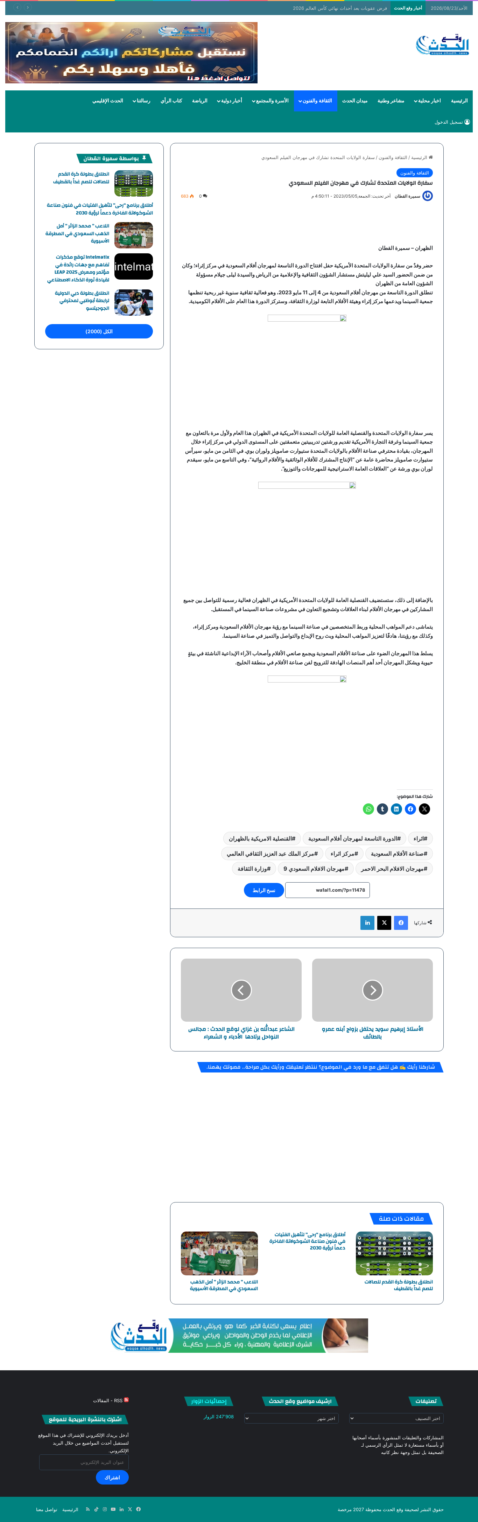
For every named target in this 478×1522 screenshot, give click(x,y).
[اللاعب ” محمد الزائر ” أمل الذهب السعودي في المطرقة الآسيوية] (219, 1253)
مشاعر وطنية (391, 100)
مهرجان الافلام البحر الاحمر (392, 868)
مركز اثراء (342, 853)
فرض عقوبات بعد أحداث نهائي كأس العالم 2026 (340, 8)
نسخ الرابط (264, 890)
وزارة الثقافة (252, 868)
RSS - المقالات (108, 1400)
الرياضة (200, 100)
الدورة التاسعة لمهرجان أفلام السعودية (352, 838)
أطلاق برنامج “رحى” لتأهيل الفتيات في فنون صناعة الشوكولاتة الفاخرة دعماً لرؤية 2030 (307, 1241)
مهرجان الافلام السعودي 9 (314, 868)
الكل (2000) (99, 331)
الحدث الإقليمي (107, 100)
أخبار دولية (231, 100)
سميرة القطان (407, 196)
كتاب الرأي (171, 100)
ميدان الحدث (355, 100)
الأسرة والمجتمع (272, 100)
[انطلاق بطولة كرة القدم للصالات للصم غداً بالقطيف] (394, 1253)
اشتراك (112, 1477)
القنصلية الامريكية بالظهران (260, 838)
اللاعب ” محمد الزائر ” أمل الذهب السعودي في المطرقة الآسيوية (224, 1285)
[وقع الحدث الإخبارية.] (443, 45)
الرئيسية (459, 100)
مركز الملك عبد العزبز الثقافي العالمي (270, 853)
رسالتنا (143, 100)
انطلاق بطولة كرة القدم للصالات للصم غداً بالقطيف (399, 1285)
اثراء (419, 838)
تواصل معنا (46, 1509)
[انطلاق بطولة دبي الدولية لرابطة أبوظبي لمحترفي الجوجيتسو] (133, 302)
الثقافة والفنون (317, 100)
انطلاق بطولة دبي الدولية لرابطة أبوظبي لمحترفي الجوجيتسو (82, 301)
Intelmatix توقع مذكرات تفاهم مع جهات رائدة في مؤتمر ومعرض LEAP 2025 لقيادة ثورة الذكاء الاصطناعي (78, 268)
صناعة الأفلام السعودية (397, 853)
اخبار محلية (429, 100)
